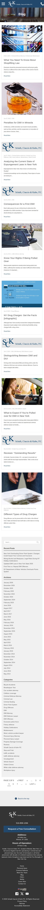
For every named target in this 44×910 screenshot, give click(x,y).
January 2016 (8, 625)
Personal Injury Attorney (12, 736)
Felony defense (16, 157)
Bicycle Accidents (9, 685)
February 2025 (9, 591)
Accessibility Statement (22, 906)
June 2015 (7, 637)
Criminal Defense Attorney (18, 56)
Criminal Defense (22, 870)
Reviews (6, 744)
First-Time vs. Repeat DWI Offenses (16, 566)
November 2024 (9, 594)
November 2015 (9, 628)
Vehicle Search (9, 762)
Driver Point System (10, 705)
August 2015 (8, 634)
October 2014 (8, 659)
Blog (22, 14)
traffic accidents (9, 753)
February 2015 (9, 648)
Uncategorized (9, 759)
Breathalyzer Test (9, 687)
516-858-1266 (22, 823)
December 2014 (9, 654)
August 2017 (8, 608)
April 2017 (7, 611)
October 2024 (8, 597)
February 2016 (9, 622)
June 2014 (7, 671)
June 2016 (7, 617)
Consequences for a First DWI (19, 204)
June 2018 (7, 605)
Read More (7, 76)
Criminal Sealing (9, 702)
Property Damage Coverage (13, 742)
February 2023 (9, 602)
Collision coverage (10, 693)
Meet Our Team (22, 872)
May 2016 (7, 619)
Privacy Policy (22, 901)
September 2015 (9, 631)
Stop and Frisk (9, 750)
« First (20, 780)
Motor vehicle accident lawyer (14, 733)
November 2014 (9, 657)
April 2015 (7, 642)
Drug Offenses (15, 311)
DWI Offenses (8, 719)
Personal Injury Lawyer (11, 739)
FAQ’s (22, 877)
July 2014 (7, 668)
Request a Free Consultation (22, 829)
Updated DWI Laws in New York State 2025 (18, 563)
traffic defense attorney (18, 254)
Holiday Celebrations (11, 727)
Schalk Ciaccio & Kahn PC (19, 449)
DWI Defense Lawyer (27, 351)
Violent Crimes (32, 157)
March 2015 (8, 645)
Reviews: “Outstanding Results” (20, 453)
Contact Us (22, 884)
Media (22, 879)
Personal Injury (22, 868)
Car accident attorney (11, 690)
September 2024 (9, 600)
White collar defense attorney (13, 767)
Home (22, 866)
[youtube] (27, 893)
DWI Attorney (17, 351)
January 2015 (8, 651)
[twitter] (22, 893)
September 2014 (9, 662)
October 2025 (8, 588)
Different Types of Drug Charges (20, 514)
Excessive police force (11, 722)
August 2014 (8, 665)
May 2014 (7, 674)
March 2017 (8, 614)
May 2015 (7, 639)
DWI (13, 118)
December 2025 (9, 585)
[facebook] (16, 893)
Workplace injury (9, 770)
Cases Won (22, 881)
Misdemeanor (36, 56)
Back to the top (23, 799)
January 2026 (8, 582)
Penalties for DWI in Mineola (18, 122)
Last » (32, 784)
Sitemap (22, 903)
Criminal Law (28, 56)
